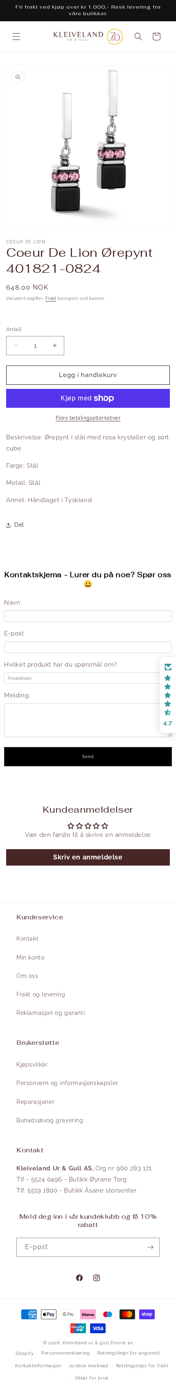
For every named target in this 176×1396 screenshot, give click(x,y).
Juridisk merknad (88, 1366)
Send (88, 756)
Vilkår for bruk (92, 1378)
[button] (16, 36)
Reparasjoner (35, 1102)
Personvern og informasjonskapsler (67, 1083)
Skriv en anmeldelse (87, 857)
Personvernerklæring (65, 1353)
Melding (16, 695)
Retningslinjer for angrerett (128, 1353)
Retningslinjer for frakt (142, 1366)
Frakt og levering (40, 994)
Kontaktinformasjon (38, 1366)
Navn (12, 602)
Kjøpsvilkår (32, 1064)
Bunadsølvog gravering (49, 1120)
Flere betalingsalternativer (88, 418)
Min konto (30, 957)
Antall (14, 329)
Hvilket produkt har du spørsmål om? (60, 664)
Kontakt (27, 938)
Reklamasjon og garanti (50, 1013)
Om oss (27, 976)
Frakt (50, 298)
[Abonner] (150, 1247)
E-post (14, 633)
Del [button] (19, 524)
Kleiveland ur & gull (86, 1343)
